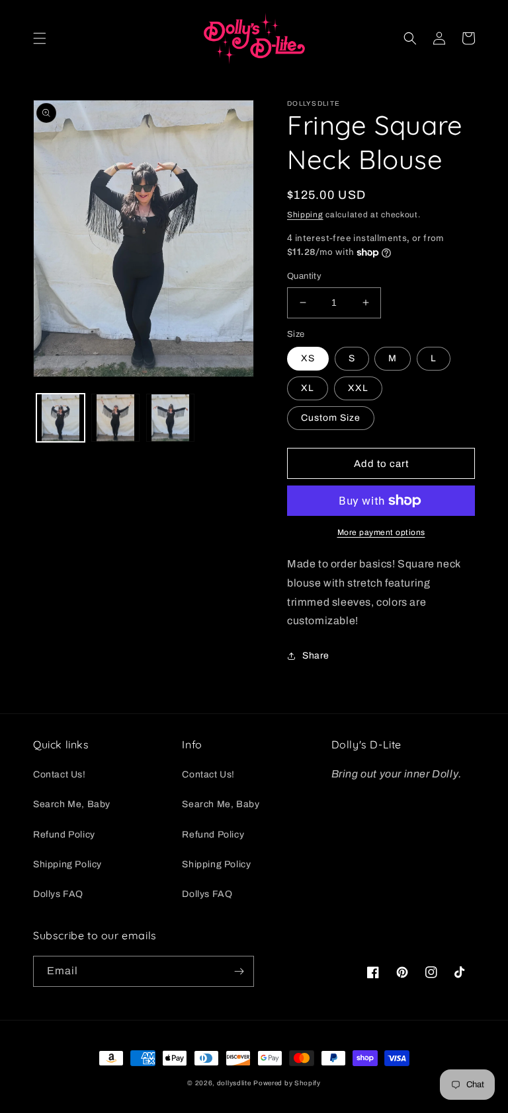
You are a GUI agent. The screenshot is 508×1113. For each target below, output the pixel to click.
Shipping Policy (67, 864)
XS (308, 358)
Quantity (304, 276)
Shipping (305, 214)
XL (307, 388)
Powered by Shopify (287, 1083)
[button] (39, 38)
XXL (358, 388)
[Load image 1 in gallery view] (60, 418)
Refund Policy (64, 835)
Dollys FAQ (58, 894)
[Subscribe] (238, 971)
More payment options (381, 532)
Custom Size (330, 418)
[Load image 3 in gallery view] (170, 418)
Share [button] (315, 656)
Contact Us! (59, 774)
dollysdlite (234, 1083)
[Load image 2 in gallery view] (115, 418)
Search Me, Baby (71, 804)
